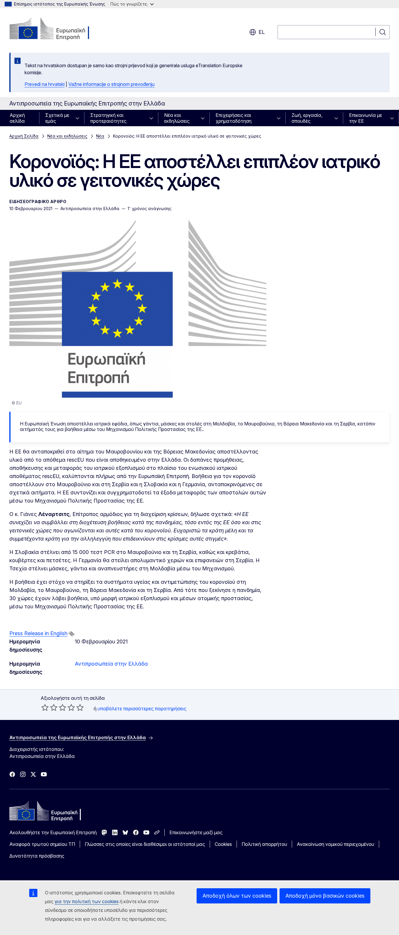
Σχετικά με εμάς (57, 118)
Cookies (223, 844)
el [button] (262, 32)
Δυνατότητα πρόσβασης (36, 856)
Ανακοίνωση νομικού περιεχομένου (335, 844)
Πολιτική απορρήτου (264, 844)
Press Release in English (38, 633)
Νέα (100, 136)
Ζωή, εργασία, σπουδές (307, 118)
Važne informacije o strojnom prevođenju (111, 84)
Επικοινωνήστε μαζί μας (196, 832)
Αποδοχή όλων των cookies (236, 896)
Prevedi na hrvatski (45, 84)
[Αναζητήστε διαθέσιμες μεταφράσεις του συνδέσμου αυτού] (71, 634)
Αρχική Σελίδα (24, 136)
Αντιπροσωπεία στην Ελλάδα (111, 664)
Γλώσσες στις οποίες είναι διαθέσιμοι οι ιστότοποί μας (145, 844)
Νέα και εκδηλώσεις (177, 118)
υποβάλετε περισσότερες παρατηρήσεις (142, 708)
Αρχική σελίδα (17, 118)
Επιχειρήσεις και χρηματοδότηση (233, 118)
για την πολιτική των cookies (87, 901)
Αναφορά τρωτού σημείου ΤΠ (42, 844)
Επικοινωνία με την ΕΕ (365, 118)
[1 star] (45, 707)
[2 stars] (49, 707)
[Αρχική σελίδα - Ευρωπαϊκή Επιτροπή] (56, 29)
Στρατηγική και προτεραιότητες (108, 118)
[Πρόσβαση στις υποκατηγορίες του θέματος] (79, 118)
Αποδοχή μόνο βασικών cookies (325, 896)
